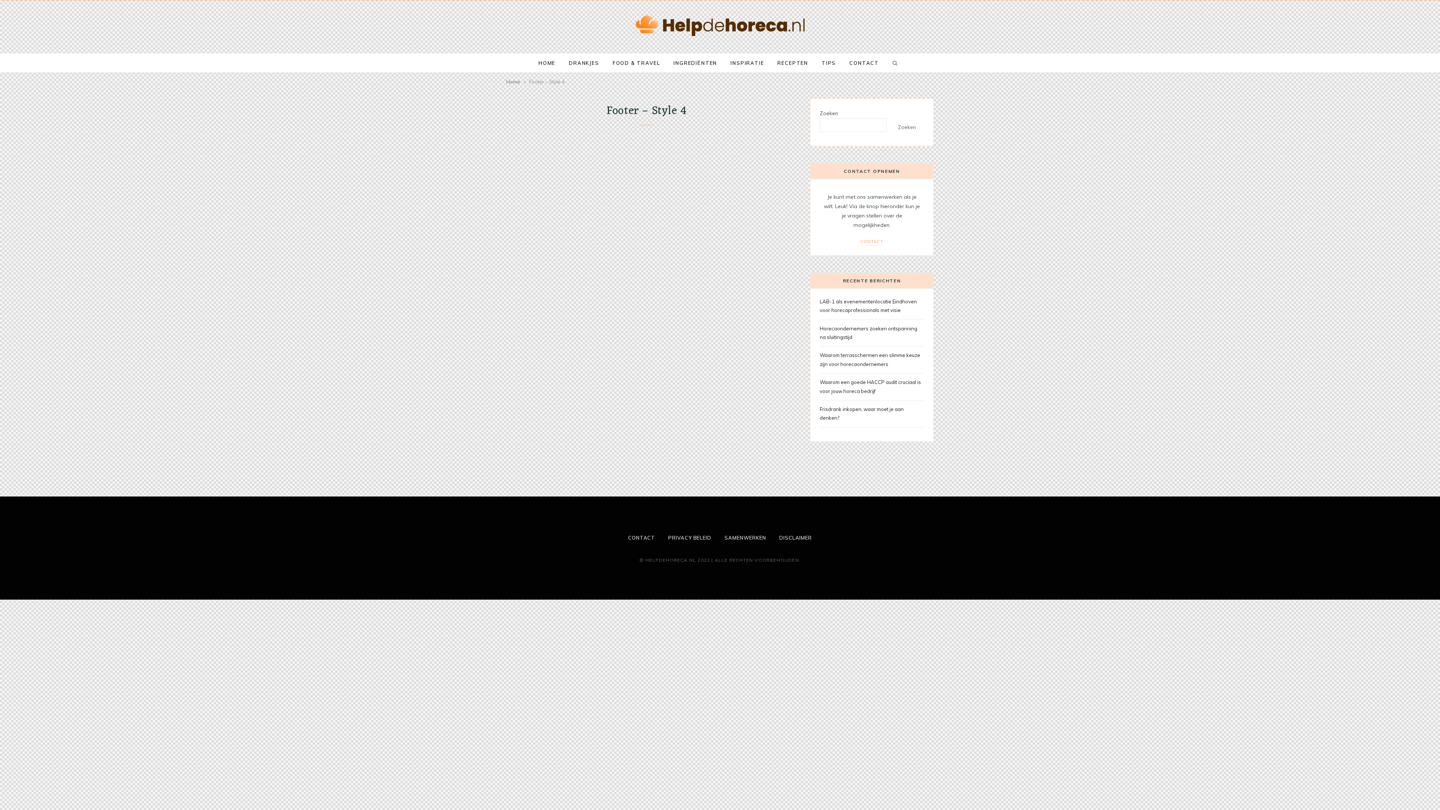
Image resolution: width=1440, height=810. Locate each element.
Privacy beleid (689, 538)
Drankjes (584, 63)
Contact (864, 63)
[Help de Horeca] (720, 25)
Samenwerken (745, 538)
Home (546, 63)
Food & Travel (636, 63)
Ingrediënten (695, 63)
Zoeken (829, 113)
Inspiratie (747, 63)
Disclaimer (795, 538)
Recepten (792, 63)
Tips (829, 63)
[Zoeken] (894, 63)
